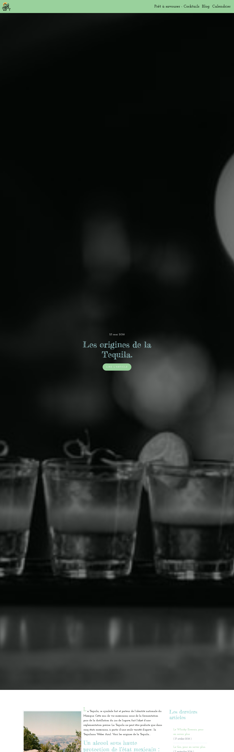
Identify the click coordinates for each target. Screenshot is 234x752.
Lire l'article (117, 367)
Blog (206, 6)
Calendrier (221, 6)
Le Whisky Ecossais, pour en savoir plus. (188, 734)
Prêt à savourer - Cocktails (176, 6)
